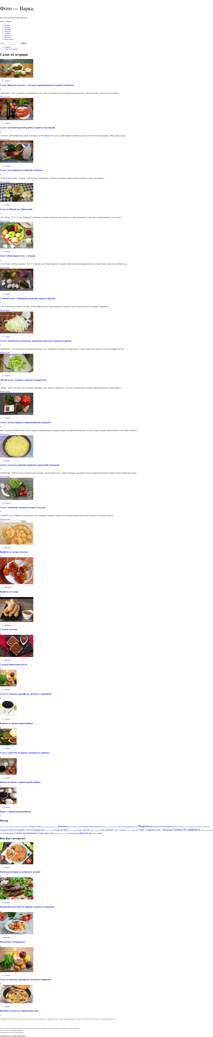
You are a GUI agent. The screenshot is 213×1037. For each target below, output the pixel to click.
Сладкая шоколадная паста (13, 664)
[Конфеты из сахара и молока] (16, 544)
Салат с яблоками (163, 830)
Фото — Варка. (17, 8)
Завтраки (7, 29)
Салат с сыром (146, 829)
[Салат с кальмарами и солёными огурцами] (16, 162)
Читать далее (5, 97)
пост (95, 833)
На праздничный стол (130, 827)
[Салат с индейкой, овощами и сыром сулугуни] (16, 499)
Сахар (56, 833)
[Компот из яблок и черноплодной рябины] (8, 774)
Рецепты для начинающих (161, 827)
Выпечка (62, 826)
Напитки (7, 37)
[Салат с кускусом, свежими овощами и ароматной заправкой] (16, 457)
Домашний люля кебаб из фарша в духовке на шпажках (27, 907)
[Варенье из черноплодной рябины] (8, 715)
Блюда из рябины (14, 827)
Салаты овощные (7, 833)
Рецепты (144, 826)
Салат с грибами (119, 830)
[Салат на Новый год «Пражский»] (16, 201)
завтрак (75, 833)
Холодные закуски (63, 833)
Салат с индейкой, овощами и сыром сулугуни (22, 507)
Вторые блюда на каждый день (49, 826)
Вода (28, 826)
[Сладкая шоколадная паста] (16, 656)
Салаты (7, 33)
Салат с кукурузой (132, 830)
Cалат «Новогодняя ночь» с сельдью (18, 256)
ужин (99, 833)
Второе (7, 27)
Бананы (6, 826)
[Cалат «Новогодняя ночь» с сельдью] (16, 248)
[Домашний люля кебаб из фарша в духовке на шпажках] (16, 899)
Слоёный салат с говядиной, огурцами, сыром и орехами (27, 298)
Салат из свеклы (49, 830)
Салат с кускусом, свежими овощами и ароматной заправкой (29, 465)
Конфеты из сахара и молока (14, 552)
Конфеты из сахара (9, 592)
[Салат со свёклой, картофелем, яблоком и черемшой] (8, 686)
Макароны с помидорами (12, 942)
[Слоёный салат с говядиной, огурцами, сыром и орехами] (16, 290)
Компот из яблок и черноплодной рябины (20, 782)
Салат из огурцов (15, 830)
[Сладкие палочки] (16, 621)
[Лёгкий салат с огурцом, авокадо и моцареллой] (16, 372)
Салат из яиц (60, 830)
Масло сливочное (108, 826)
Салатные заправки (94, 830)
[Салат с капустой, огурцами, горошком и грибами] (8, 745)
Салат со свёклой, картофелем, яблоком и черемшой (25, 694)
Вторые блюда (35, 827)
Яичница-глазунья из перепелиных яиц (19, 1011)
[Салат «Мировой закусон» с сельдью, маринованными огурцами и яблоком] (16, 77)
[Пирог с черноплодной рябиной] (8, 803)
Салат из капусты (178, 827)
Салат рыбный (106, 830)
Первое (7, 25)
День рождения (72, 827)
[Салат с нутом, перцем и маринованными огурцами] (16, 414)
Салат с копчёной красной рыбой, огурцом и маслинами (27, 127)
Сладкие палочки (8, 629)
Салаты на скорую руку (206, 830)
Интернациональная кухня (93, 827)
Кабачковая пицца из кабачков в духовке (20, 872)
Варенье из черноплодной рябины (16, 723)
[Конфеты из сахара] (16, 584)
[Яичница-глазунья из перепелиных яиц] (16, 1003)
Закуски (7, 31)
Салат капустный (72, 830)
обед (91, 833)
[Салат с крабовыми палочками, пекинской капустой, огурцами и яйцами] (16, 333)
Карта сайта (8, 39)
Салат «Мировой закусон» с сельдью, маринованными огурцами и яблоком (37, 85)
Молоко (116, 826)
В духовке (23, 827)
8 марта (2, 826)
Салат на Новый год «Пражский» (16, 209)
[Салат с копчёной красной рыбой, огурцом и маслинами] (16, 119)
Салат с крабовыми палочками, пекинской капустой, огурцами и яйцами (35, 341)
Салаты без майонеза (186, 829)
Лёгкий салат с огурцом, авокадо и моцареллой (23, 380)
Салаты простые (45, 833)
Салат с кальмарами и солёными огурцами (21, 170)
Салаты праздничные (25, 833)
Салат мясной (83, 830)
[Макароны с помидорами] (16, 934)
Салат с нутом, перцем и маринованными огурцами (25, 422)
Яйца (70, 833)
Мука (120, 827)
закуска (83, 833)
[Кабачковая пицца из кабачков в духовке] (16, 864)
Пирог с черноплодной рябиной (15, 811)
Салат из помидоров (35, 830)
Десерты (7, 35)
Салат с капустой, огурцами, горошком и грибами (24, 753)
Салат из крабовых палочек (193, 827)
